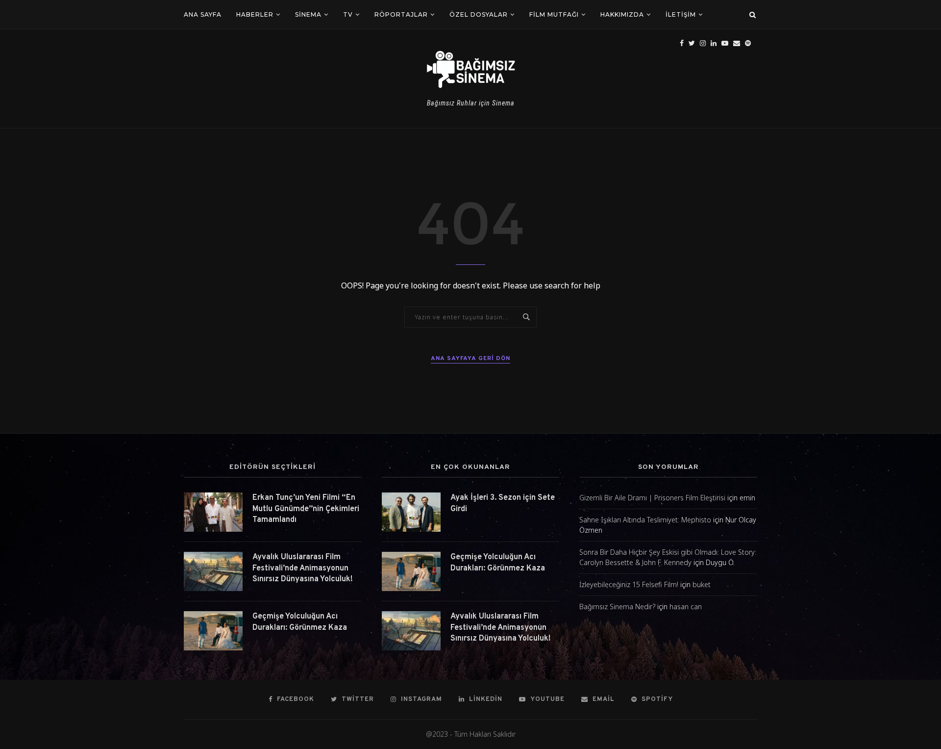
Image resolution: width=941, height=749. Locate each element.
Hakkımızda (622, 14)
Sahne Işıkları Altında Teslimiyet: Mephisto (645, 519)
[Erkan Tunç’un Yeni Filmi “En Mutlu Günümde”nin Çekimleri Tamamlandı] (213, 512)
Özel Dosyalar (478, 14)
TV (348, 14)
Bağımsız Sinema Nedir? (617, 606)
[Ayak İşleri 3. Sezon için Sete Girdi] (411, 512)
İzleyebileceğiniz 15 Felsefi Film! (628, 584)
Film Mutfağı (554, 14)
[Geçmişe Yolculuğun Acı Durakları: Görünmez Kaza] (213, 630)
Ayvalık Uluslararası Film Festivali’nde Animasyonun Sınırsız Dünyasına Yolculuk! (302, 568)
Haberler (254, 14)
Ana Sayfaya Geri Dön (470, 358)
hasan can (685, 606)
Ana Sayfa (203, 14)
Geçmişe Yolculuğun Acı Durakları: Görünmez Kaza (299, 622)
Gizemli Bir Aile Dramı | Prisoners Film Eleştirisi (652, 497)
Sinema (308, 14)
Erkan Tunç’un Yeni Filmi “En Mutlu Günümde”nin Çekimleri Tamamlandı (305, 509)
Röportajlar (401, 14)
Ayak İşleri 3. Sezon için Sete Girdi (502, 503)
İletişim (681, 14)
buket (702, 584)
